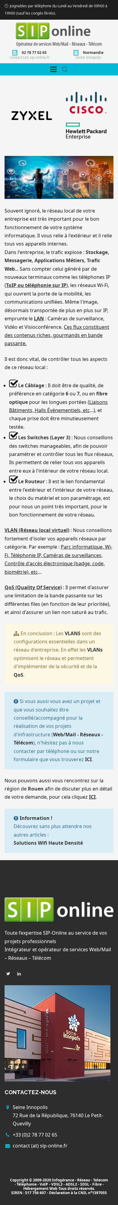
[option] (32, 115)
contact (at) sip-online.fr (30, 57)
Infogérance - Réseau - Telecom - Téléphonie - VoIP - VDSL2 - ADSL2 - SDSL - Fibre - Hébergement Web (61, 1184)
